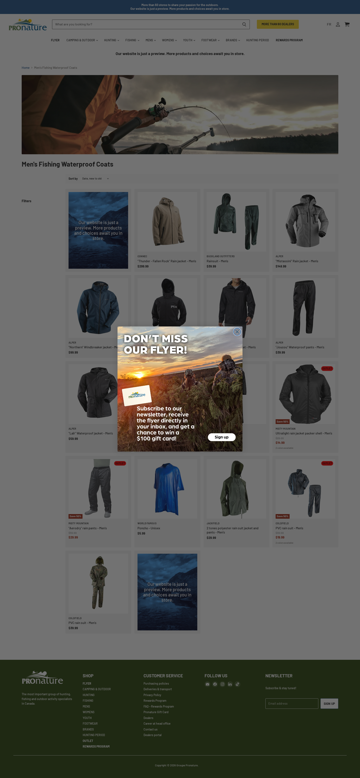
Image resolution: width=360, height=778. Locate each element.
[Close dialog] (237, 331)
